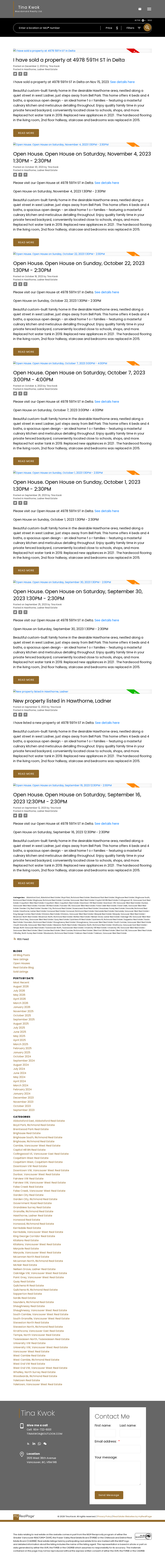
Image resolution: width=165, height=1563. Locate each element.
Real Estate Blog (23, 967)
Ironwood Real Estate (56, 911)
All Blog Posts (21, 955)
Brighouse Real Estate (125, 897)
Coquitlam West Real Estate (32, 903)
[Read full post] (82, 53)
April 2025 (19, 1040)
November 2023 (23, 1102)
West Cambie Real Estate (49, 930)
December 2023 (23, 1097)
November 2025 (23, 1011)
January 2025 (21, 1052)
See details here (122, 82)
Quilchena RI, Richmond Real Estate (107, 919)
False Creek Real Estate (106, 905)
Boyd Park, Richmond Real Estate (76, 897)
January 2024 (21, 1093)
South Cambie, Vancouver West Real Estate (132, 922)
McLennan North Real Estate (25, 917)
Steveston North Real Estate (65, 925)
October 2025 (22, 1015)
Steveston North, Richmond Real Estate (95, 925)
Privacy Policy (104, 1516)
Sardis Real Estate (24, 1298)
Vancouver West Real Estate (25, 930)
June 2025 (19, 1032)
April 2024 (19, 1081)
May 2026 (19, 995)
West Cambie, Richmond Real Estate (77, 930)
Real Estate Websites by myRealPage (132, 1516)
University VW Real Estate (96, 928)
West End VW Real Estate (104, 930)
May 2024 (19, 1077)
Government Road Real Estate (85, 908)
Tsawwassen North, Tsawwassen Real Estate (64, 928)
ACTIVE (138, 20)
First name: (103, 1425)
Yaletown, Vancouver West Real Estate (110, 933)
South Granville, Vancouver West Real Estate (33, 925)
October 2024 (22, 1056)
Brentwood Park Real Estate (103, 897)
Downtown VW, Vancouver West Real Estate (122, 903)
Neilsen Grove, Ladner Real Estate (105, 917)
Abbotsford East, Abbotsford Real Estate (43, 897)
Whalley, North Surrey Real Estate (28, 933)
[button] (28, 1443)
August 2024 (21, 1065)
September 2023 (23, 1110)
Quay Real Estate (61, 919)
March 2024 (20, 1085)
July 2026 (19, 991)
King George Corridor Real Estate (27, 914)
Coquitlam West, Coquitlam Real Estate (62, 903)
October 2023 (22, 1106)
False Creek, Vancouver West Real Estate (39, 1191)
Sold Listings (20, 972)
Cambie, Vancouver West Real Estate (79, 900)
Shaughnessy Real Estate (64, 922)
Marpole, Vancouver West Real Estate (129, 914)
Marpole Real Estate (103, 914)
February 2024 (22, 1089)
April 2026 (19, 999)
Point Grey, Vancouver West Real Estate (36, 919)
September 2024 (24, 1060)
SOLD (150, 20)
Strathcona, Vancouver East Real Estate (130, 925)
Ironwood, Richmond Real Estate (80, 911)
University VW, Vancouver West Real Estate (126, 928)
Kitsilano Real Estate (51, 914)
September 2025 (24, 1019)
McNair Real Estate (82, 917)
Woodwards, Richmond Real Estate (59, 933)
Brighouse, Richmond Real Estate (47, 900)
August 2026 (21, 986)
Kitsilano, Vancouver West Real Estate (77, 914)
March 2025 (20, 1044)
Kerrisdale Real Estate (104, 911)
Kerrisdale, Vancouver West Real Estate (132, 911)
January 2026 (21, 1007)
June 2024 (19, 1073)
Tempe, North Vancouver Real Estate (28, 928)
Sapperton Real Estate (133, 919)
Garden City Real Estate (30, 908)
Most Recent (21, 982)
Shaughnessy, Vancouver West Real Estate (95, 922)
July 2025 (19, 1028)
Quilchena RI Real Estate (80, 919)
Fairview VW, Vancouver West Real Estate (77, 905)
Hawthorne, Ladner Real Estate (41, 69)
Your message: (106, 1457)
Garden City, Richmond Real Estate (57, 908)
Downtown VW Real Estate (91, 903)
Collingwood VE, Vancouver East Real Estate (41, 1154)
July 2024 (19, 1069)
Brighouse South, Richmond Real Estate (37, 1137)
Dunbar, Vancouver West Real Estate (36, 1174)
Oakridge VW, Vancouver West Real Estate (40, 1273)
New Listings (20, 959)
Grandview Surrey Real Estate (112, 908)
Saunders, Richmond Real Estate (38, 922)
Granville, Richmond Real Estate (33, 1211)
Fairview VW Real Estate (48, 905)
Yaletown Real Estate (84, 933)
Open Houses (21, 963)
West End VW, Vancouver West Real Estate (134, 930)
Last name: (128, 1425)
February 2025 (22, 1048)
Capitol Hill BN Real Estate (107, 900)
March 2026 (20, 1003)
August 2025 (21, 1023)
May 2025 (19, 1036)
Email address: (106, 1441)
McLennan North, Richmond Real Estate (56, 917)
